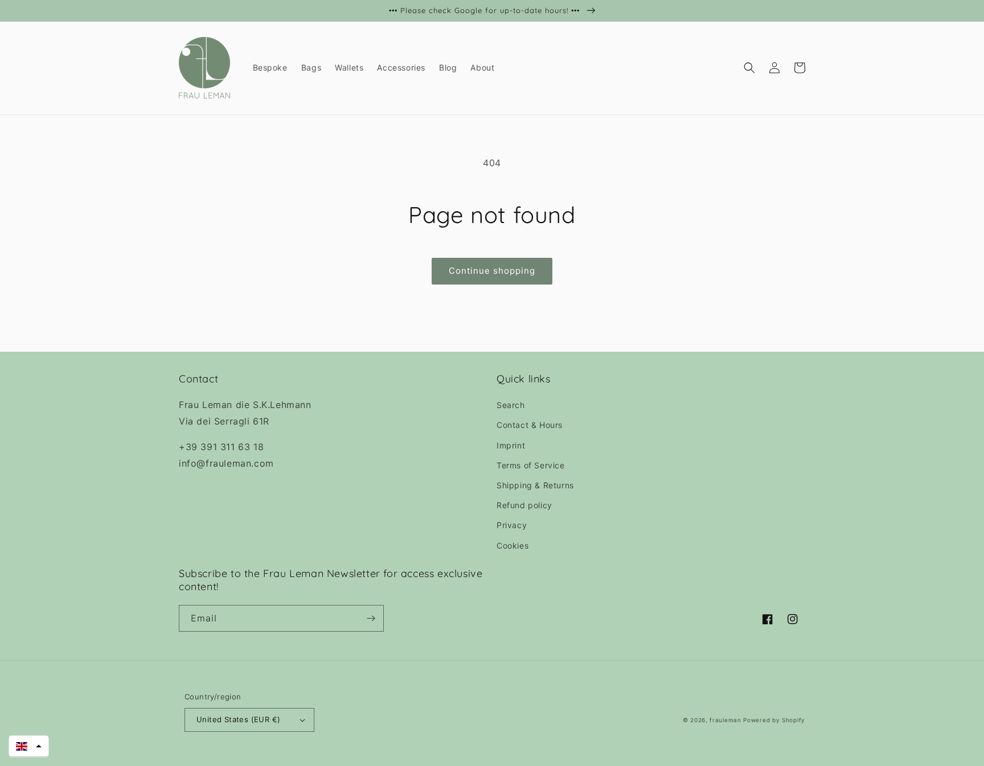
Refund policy (524, 505)
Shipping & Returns (535, 485)
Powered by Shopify (774, 719)
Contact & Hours (530, 425)
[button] (749, 67)
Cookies (512, 545)
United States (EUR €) (238, 719)
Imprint (511, 445)
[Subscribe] (370, 618)
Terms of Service (531, 465)
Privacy (512, 525)
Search (511, 405)
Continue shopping (492, 270)
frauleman (725, 719)
